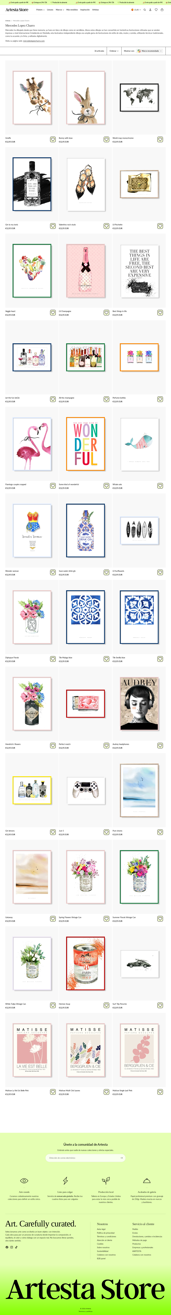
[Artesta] (19, 10)
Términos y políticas (85, 1311)
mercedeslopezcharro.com (34, 41)
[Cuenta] (150, 10)
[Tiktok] (16, 1247)
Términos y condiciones (106, 1236)
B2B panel (101, 1258)
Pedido (135, 1229)
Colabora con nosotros (106, 1255)
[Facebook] (7, 1247)
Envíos (135, 1233)
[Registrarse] (121, 1158)
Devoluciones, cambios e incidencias (147, 1236)
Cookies (100, 1244)
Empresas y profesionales (142, 1247)
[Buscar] (145, 10)
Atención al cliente (104, 1240)
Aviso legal (101, 1229)
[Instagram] (11, 1247)
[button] (114, 51)
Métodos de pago (139, 1240)
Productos (136, 1244)
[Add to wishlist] (53, 139)
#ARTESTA (136, 1251)
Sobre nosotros (103, 1247)
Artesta (88, 1309)
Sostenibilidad (102, 1251)
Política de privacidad (105, 1233)
